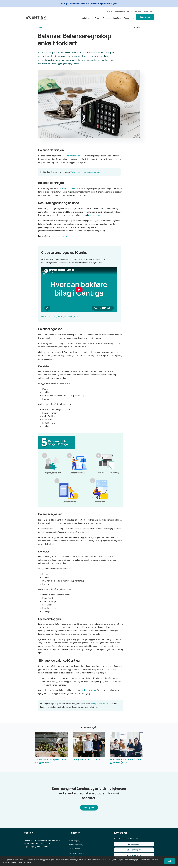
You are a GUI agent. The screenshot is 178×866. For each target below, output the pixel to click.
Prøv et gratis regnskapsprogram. (85, 172)
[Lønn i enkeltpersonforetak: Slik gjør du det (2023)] (126, 744)
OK (169, 861)
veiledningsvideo (89, 690)
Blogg (40, 27)
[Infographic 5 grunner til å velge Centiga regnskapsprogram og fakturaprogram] (81, 434)
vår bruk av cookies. (24, 862)
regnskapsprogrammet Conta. (36, 846)
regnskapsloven (95, 215)
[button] (107, 11)
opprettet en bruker (102, 703)
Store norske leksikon (71, 155)
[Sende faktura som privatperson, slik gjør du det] (51, 744)
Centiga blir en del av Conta (86, 759)
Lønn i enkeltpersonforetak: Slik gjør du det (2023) (125, 761)
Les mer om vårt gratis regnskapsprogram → (60, 316)
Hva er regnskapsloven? (57, 236)
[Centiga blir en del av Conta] (89, 744)
